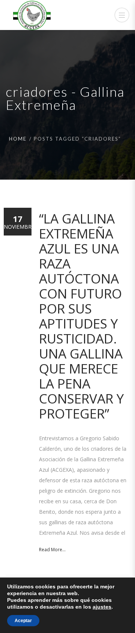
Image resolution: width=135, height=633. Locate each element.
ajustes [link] (102, 607)
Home (18, 139)
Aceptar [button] (23, 620)
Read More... (52, 549)
